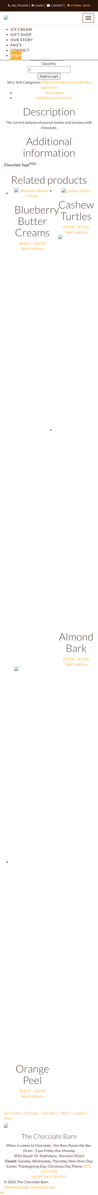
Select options (32, 248)
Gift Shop (20, 34)
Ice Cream (21, 29)
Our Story (21, 40)
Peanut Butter (79, 82)
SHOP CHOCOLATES (49, 1176)
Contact (57, 5)
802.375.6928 (20, 5)
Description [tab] (54, 92)
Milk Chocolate (54, 82)
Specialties (49, 87)
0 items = (80, 5)
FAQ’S (15, 45)
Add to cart (49, 76)
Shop (15, 55)
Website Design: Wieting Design (29, 1187)
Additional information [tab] (54, 98)
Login (39, 5)
